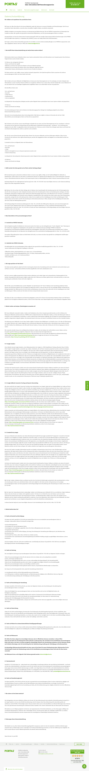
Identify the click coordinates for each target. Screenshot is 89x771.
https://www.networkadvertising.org (23, 335)
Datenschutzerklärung (52, 744)
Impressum (62, 744)
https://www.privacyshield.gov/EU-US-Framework (23, 336)
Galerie (20, 10)
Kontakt (51, 10)
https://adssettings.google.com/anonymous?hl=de (17, 401)
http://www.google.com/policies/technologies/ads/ (20, 406)
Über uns (12, 10)
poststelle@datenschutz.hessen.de (61, 671)
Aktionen (44, 10)
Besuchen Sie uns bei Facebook (15, 769)
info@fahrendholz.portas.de (46, 753)
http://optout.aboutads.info (14, 425)
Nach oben (79, 744)
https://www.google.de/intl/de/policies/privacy (19, 333)
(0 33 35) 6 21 (75, 5)
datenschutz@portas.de (34, 43)
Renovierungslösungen (31, 10)
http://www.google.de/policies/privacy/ (43, 406)
